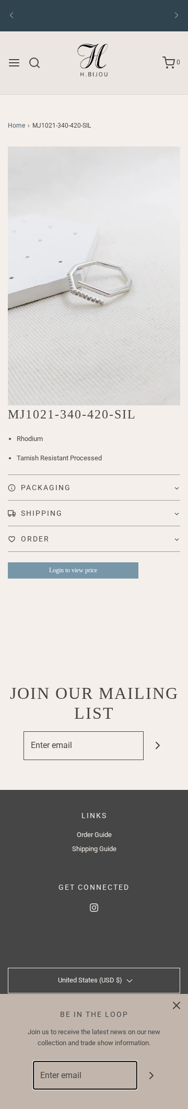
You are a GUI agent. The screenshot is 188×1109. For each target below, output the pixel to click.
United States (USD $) (91, 980)
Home (16, 125)
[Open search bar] (38, 63)
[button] (94, 275)
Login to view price (73, 570)
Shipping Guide (94, 849)
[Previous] (11, 15)
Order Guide (94, 835)
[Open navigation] (14, 63)
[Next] (176, 15)
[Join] (158, 745)
